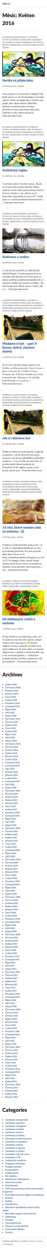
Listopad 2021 (12, 815)
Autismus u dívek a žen (20, 40)
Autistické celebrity (28, 581)
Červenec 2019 (12, 897)
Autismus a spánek (15, 1148)
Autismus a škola (14, 1144)
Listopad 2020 (12, 850)
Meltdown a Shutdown (26, 487)
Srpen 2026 (11, 684)
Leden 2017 (11, 990)
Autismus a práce (14, 1132)
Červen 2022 (11, 793)
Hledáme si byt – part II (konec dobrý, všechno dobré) (19, 347)
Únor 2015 (10, 1062)
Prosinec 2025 (12, 703)
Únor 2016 (10, 1025)
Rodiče (5, 489)
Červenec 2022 (12, 790)
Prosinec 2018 (12, 918)
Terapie (23, 492)
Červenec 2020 (13, 859)
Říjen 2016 (10, 1000)
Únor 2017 (10, 987)
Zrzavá (5, 48)
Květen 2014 (11, 1090)
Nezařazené (11, 1185)
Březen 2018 (11, 947)
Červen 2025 (11, 722)
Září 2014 (10, 1078)
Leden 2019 (11, 915)
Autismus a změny (15, 257)
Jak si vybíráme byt (16, 438)
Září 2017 (10, 965)
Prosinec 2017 (12, 956)
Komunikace (27, 42)
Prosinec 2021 (12, 812)
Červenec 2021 (12, 828)
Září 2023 (10, 768)
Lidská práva (12, 1173)
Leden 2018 (11, 953)
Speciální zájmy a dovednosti (28, 308)
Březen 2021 (11, 840)
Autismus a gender (15, 1123)
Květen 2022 (11, 797)
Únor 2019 (10, 912)
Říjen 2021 (10, 818)
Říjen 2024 (10, 734)
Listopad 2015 (12, 1034)
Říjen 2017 (10, 962)
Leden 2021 (11, 847)
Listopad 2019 (12, 884)
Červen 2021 (11, 831)
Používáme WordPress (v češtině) (14, 1241)
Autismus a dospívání (16, 1119)
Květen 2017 (11, 978)
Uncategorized (13, 1223)
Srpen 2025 (11, 715)
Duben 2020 (11, 868)
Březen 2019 (11, 909)
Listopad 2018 (12, 922)
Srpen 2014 (11, 1081)
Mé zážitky (38, 42)
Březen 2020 (11, 872)
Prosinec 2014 (12, 1069)
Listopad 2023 (12, 765)
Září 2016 (10, 1003)
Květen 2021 (11, 834)
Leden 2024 (11, 759)
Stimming (10, 1216)
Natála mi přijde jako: (18, 80)
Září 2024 (10, 737)
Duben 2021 (11, 837)
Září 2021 (9, 822)
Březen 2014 (11, 1097)
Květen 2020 (11, 865)
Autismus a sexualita (16, 1141)
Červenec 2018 (12, 934)
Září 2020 (10, 856)
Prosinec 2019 (12, 881)
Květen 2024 (11, 750)
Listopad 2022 (12, 781)
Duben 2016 (11, 1018)
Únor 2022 (10, 806)
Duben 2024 (11, 753)
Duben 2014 (11, 1094)
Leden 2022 (11, 809)
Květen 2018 (11, 940)
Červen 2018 (11, 937)
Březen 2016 (11, 1022)
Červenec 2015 (12, 1047)
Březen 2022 (11, 803)
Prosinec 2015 (12, 1031)
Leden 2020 (11, 878)
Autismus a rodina (14, 1135)
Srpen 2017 (11, 968)
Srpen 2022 (11, 787)
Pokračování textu (12, 115)
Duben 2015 (11, 1056)
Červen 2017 (11, 975)
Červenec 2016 (12, 1009)
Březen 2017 (11, 984)
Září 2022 (10, 784)
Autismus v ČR (12, 1157)
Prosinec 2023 (12, 762)
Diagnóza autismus (11, 484)
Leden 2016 (11, 1028)
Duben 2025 (11, 725)
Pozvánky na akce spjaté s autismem (24, 1194)
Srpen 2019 (11, 893)
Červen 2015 (11, 1050)
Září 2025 (10, 712)
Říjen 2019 (10, 887)
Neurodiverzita (13, 1182)
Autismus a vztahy (11, 482)
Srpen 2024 (11, 740)
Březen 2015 (11, 1059)
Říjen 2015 (10, 1037)
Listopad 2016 (12, 997)
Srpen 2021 (10, 825)
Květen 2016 (11, 1015)
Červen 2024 (11, 747)
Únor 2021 (10, 843)
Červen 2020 (11, 862)
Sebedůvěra (15, 45)
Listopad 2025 (12, 706)
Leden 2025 (11, 731)
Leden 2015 (11, 1065)
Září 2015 (10, 1040)
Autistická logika (14, 170)
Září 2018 (10, 928)
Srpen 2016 (11, 1006)
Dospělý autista (12, 42)
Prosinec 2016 (12, 993)
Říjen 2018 (10, 925)
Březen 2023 (11, 775)
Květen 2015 (11, 1053)
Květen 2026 (11, 690)
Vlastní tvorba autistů (33, 45)
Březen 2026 (11, 693)
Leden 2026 (11, 700)
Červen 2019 (11, 900)
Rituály (5, 45)
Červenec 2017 (12, 972)
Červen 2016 (11, 1012)
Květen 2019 (11, 903)
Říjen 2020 (10, 853)
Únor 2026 (10, 697)
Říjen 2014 (10, 1075)
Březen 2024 (11, 756)
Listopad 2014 (12, 1072)
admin (21, 86)
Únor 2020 (10, 875)
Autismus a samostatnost (14, 37)
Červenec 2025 (12, 718)
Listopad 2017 (12, 959)
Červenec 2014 (12, 1084)
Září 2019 (10, 890)
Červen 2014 (11, 1087)
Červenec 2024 (12, 743)
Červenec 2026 (12, 687)
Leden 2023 (11, 778)
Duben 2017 (11, 981)
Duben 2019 (11, 906)
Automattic (9, 1244)
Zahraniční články (29, 586)
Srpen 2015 (11, 1043)
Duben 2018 (11, 943)
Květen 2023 (11, 772)
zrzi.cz (6, 4)
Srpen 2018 (11, 931)
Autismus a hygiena (15, 1126)
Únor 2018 (10, 950)
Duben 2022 (11, 800)
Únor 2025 (10, 728)
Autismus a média (10, 581)
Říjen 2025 (10, 709)
